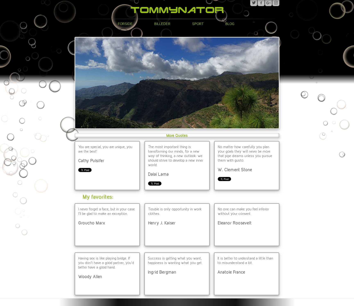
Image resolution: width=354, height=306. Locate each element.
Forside (125, 24)
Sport (198, 24)
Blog (229, 24)
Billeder (162, 24)
